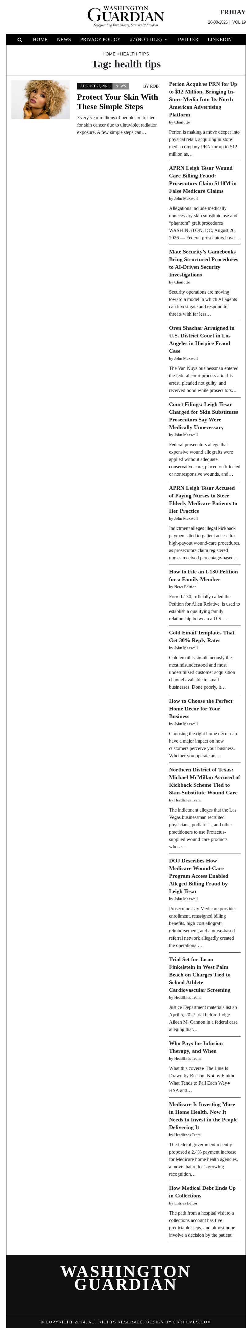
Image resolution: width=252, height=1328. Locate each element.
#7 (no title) (146, 39)
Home (40, 39)
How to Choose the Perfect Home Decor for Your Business (200, 708)
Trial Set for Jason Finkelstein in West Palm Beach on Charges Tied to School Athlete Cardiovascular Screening (199, 974)
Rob (154, 86)
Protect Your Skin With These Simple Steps (117, 102)
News (64, 39)
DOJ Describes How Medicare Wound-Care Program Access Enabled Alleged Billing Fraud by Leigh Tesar (198, 876)
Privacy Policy (100, 39)
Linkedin (220, 39)
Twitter (188, 39)
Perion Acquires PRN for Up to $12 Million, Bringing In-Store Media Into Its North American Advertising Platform (203, 99)
